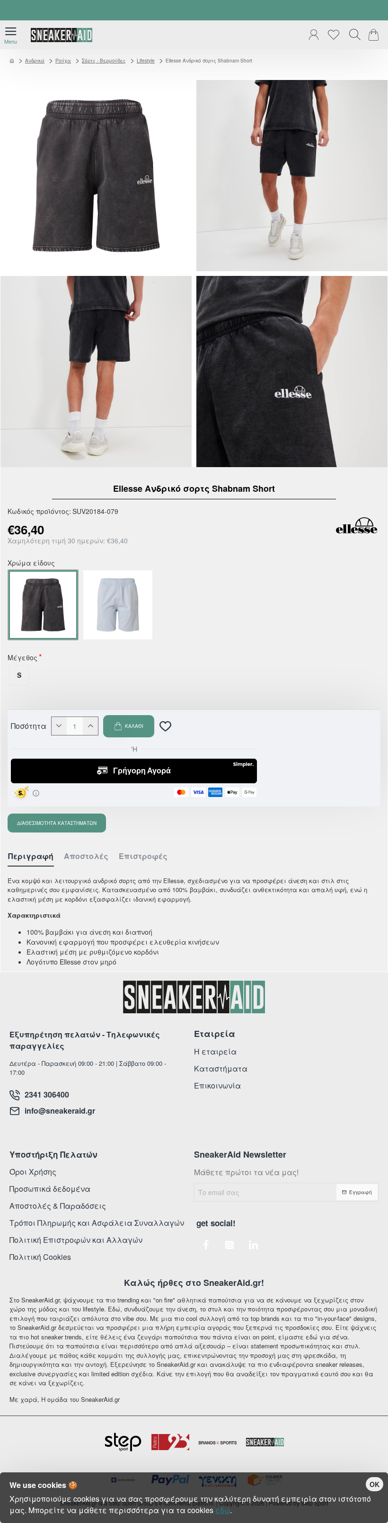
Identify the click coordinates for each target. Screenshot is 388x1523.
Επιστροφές (143, 856)
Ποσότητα (28, 726)
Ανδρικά (34, 60)
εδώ (222, 1510)
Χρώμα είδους (31, 563)
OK (374, 1484)
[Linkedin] (253, 1244)
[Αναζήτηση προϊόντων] (352, 35)
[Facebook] (205, 1244)
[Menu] (10, 35)
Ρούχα (63, 60)
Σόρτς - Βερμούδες (104, 60)
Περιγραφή (30, 856)
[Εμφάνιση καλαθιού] (375, 35)
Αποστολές (86, 856)
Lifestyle (146, 60)
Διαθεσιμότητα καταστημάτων (57, 823)
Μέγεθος (22, 658)
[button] (128, 726)
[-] (59, 726)
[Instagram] (229, 1244)
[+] (90, 726)
